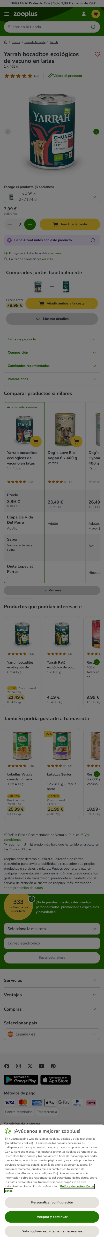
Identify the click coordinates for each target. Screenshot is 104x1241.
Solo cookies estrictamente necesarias (52, 1231)
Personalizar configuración (52, 1202)
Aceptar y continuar (52, 1217)
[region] (52, 1183)
